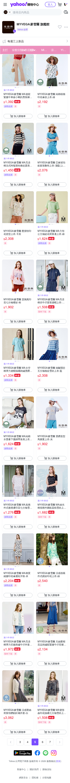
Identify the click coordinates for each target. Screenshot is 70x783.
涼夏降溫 (55, 50)
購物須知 (46, 769)
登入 (50, 4)
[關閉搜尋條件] (9, 12)
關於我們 (34, 769)
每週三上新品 (15, 41)
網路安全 (23, 777)
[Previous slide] (4, 70)
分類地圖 (46, 777)
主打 (5, 50)
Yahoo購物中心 (24, 4)
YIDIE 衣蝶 (64, 50)
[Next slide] (31, 70)
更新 (58, 761)
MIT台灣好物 (45, 50)
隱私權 (35, 777)
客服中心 (21, 769)
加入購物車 (20, 116)
